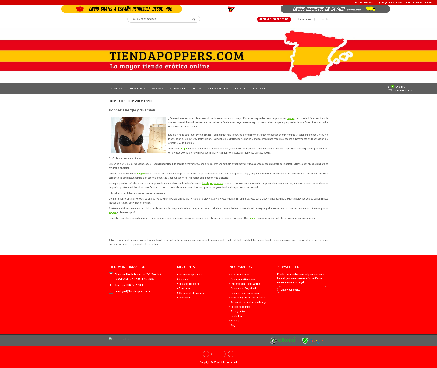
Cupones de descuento (191, 293)
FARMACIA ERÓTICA (218, 88)
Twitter (214, 354)
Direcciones (185, 288)
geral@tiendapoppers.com (394, 2)
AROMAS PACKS (178, 88)
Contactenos (237, 316)
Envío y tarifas (237, 311)
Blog (232, 325)
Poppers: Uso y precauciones (245, 293)
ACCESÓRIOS (258, 88)
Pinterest (231, 354)
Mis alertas (185, 298)
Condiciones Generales (242, 279)
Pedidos (183, 279)
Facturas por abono (189, 284)
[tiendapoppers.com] (312, 340)
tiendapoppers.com (212, 183)
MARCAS (157, 88)
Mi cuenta (186, 267)
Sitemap (234, 321)
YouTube (223, 354)
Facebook (206, 354)
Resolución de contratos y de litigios (249, 302)
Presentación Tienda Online (245, 284)
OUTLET (197, 88)
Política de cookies (240, 307)
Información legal (239, 275)
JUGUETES (240, 88)
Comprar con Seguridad (243, 288)
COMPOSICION (136, 88)
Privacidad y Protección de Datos (247, 298)
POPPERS (116, 88)
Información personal (190, 275)
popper (290, 118)
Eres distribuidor (422, 2)
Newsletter (288, 267)
